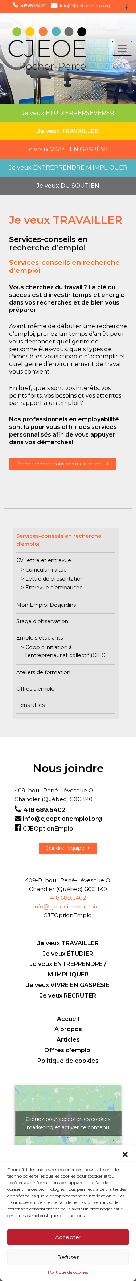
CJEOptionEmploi (49, 828)
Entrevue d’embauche (54, 587)
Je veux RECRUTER (68, 995)
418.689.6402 (68, 897)
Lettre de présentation (54, 579)
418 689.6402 (33, 5)
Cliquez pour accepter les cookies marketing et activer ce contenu (68, 1123)
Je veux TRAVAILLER (68, 943)
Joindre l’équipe (65, 848)
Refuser (68, 1257)
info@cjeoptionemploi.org (85, 5)
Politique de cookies (68, 1272)
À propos (68, 1029)
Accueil (68, 1018)
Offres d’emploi (68, 1050)
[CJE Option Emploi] (42, 48)
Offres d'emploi (36, 688)
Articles (68, 1039)
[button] (125, 1154)
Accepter (68, 1237)
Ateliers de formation (43, 672)
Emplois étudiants (39, 637)
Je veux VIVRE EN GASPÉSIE (68, 985)
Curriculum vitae (46, 569)
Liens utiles (30, 705)
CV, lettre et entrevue (43, 560)
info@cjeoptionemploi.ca (68, 906)
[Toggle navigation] (122, 48)
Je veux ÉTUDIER (68, 953)
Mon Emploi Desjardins (46, 605)
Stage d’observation (42, 621)
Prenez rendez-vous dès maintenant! (59, 463)
